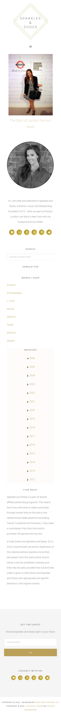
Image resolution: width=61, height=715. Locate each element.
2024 (32, 375)
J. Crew (11, 301)
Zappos (11, 340)
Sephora (11, 316)
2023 (32, 384)
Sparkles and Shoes (30, 21)
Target (10, 324)
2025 (32, 366)
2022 (32, 392)
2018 (32, 427)
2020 (32, 410)
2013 (32, 470)
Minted (11, 309)
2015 (32, 453)
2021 (32, 401)
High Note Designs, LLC (47, 702)
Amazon (11, 285)
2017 (32, 436)
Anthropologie (14, 293)
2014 (32, 462)
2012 (32, 479)
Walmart (11, 332)
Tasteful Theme (34, 706)
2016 (32, 444)
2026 (32, 358)
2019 (32, 418)
